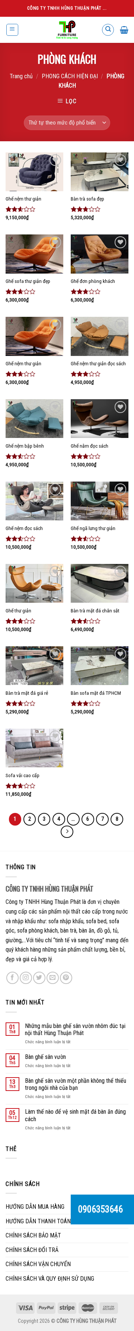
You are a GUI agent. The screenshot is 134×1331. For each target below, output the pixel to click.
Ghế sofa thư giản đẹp (28, 281)
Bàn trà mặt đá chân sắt (95, 611)
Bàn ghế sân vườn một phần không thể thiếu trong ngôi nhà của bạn (75, 1084)
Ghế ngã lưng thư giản (93, 528)
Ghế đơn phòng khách (93, 281)
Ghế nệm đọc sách (24, 528)
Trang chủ (21, 76)
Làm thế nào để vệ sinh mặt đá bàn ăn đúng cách (75, 1115)
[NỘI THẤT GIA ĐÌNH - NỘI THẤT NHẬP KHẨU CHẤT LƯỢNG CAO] (67, 30)
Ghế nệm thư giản (23, 199)
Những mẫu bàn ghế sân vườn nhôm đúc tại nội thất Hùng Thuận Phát (75, 1029)
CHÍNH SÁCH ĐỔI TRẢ (32, 1249)
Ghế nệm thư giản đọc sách (98, 363)
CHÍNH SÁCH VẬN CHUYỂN (38, 1264)
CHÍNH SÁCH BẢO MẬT (33, 1235)
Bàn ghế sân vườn (45, 1056)
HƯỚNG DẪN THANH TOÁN (38, 1221)
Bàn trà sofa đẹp (87, 199)
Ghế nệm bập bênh (25, 446)
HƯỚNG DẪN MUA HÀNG (35, 1206)
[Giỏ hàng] (124, 30)
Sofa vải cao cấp (22, 775)
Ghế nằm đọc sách (89, 446)
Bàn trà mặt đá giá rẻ (27, 693)
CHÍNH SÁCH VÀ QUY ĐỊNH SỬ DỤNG (50, 1278)
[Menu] (12, 30)
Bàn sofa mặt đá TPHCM (96, 693)
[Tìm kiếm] (108, 30)
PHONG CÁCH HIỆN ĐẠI (70, 76)
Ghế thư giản (18, 611)
